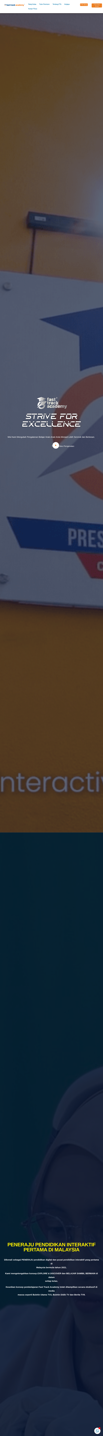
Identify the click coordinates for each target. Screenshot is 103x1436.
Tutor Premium (44, 4)
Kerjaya (67, 4)
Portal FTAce (32, 9)
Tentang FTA (57, 4)
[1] (97, 1431)
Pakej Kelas (32, 4)
